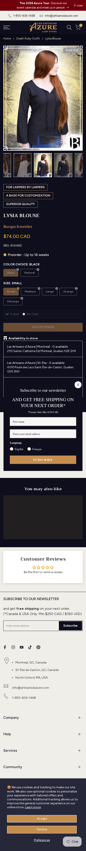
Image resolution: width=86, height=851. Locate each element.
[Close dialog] (78, 385)
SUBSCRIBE (43, 459)
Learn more (33, 807)
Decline (42, 829)
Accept (42, 819)
